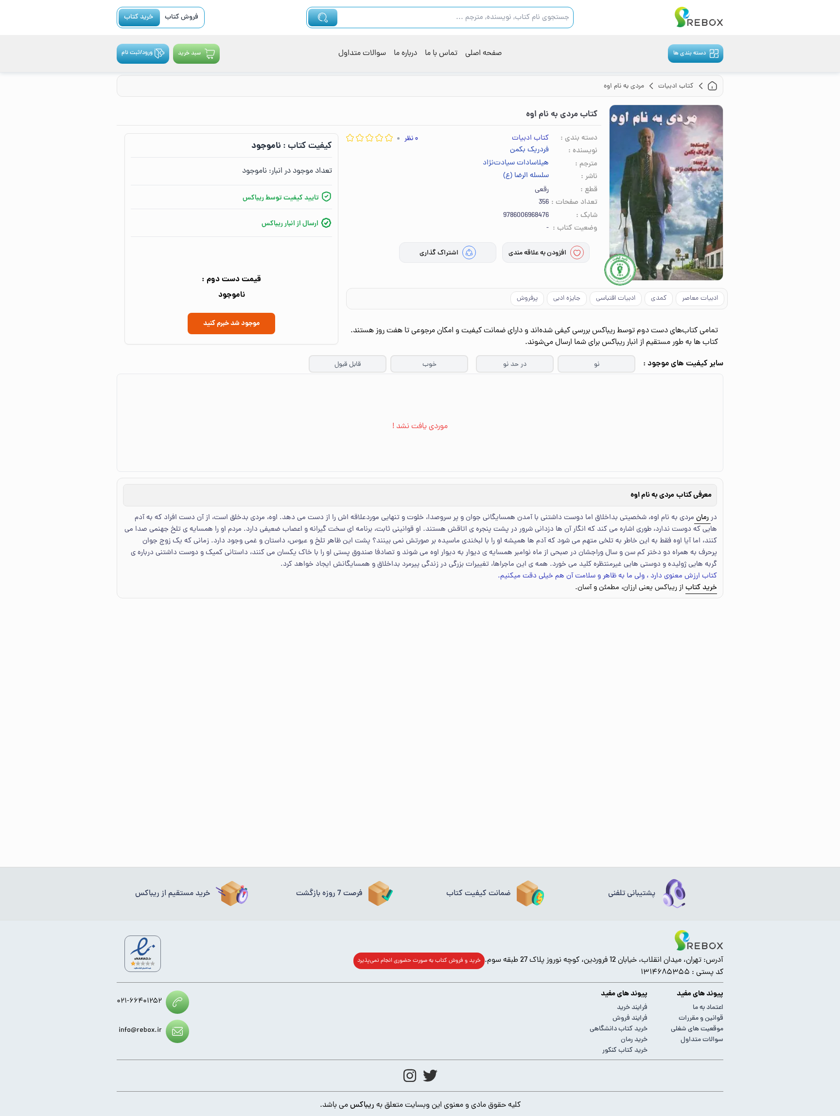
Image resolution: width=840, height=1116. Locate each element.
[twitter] (430, 1075)
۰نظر (411, 139)
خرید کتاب (138, 17)
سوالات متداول (362, 53)
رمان (702, 517)
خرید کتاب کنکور (625, 1050)
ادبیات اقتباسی (615, 298)
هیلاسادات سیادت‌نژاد (516, 163)
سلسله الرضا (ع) (526, 176)
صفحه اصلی (483, 53)
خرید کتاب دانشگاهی (619, 1029)
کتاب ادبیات (530, 138)
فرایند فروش (630, 1018)
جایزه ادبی (566, 298)
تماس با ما (441, 53)
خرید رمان (634, 1040)
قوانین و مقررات (701, 1018)
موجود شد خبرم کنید (231, 323)
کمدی (658, 298)
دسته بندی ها (689, 53)
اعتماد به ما (708, 1008)
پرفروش (527, 298)
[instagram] (409, 1075)
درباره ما (405, 53)
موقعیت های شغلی (697, 1029)
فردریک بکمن (529, 150)
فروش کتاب (181, 17)
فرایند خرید (632, 1008)
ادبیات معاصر (700, 298)
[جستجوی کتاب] (322, 17)
